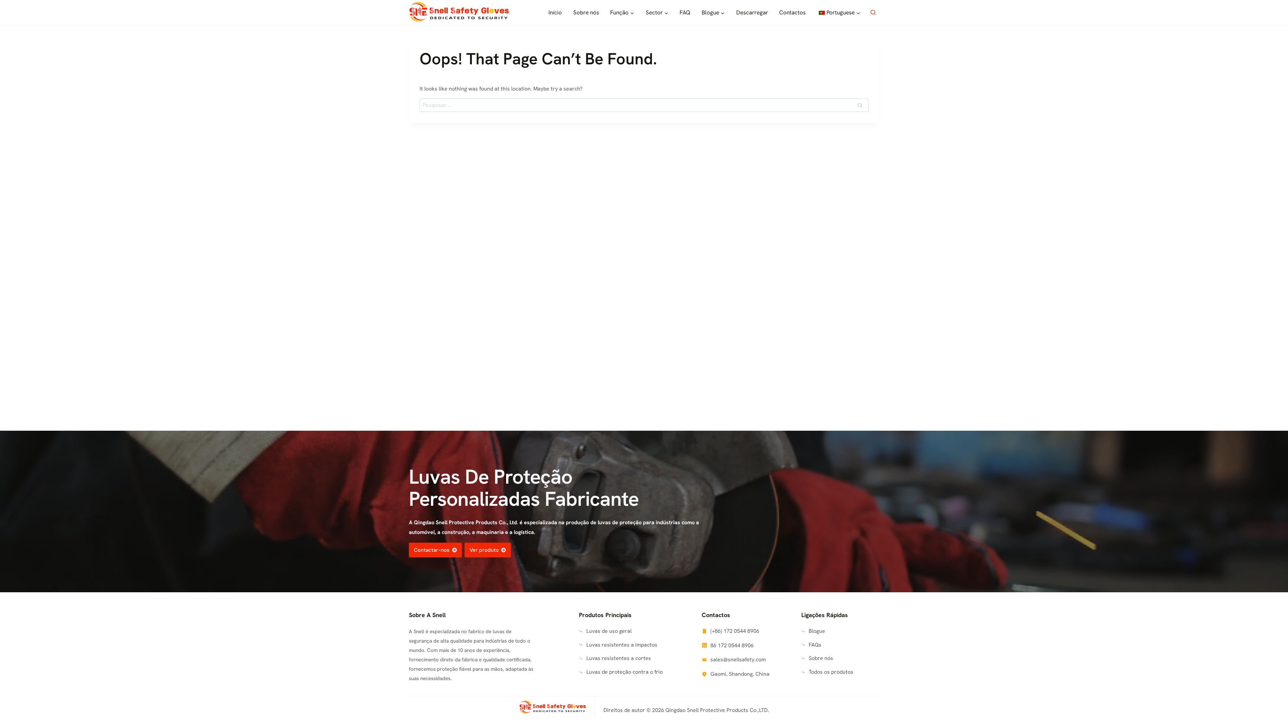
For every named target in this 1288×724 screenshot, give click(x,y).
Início (555, 12)
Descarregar (752, 12)
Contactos (792, 12)
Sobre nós (586, 12)
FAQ (685, 12)
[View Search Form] (873, 13)
